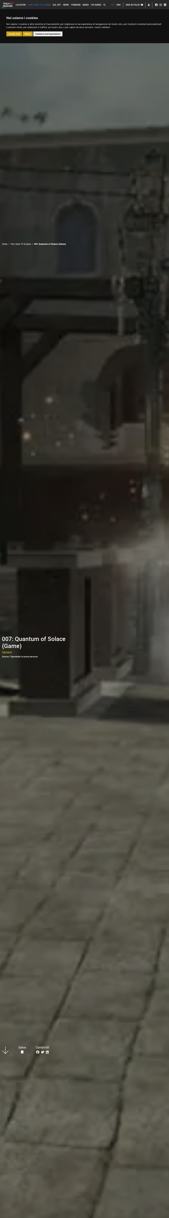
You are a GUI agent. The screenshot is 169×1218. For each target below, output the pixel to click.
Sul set (57, 5)
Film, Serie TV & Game (39, 5)
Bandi (86, 5)
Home (5, 244)
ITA (112, 5)
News (66, 5)
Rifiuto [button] (28, 34)
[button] (104, 5)
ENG (119, 5)
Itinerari (76, 5)
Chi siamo (96, 5)
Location (21, 5)
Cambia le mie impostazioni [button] (47, 34)
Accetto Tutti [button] (14, 34)
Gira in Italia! (133, 5)
